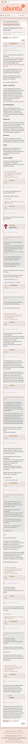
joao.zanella (13, 436)
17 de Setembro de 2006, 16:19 (12, 681)
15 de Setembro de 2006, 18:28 (9, 48)
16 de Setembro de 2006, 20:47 (12, 442)
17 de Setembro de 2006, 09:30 (12, 602)
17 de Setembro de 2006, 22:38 (12, 702)
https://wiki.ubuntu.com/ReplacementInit (13, 101)
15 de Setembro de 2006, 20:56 (12, 232)
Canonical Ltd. (16, 739)
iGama (12, 180)
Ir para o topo (20, 733)
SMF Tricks (20, 735)
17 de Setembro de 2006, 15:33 (12, 628)
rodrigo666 (13, 43)
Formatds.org (10, 203)
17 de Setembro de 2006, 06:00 (12, 583)
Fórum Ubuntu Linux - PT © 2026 (14, 731)
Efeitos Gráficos (13, 201)
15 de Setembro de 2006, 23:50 (12, 292)
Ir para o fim (5, 37)
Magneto (13, 674)
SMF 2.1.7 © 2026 (9, 741)
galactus (12, 225)
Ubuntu (10, 739)
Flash (8, 201)
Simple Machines (19, 741)
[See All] (4, 21)
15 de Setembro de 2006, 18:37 (12, 187)
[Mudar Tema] (9, 1)
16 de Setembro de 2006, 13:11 (12, 392)
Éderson (12, 350)
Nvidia (21, 201)
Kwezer (12, 206)
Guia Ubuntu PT (7, 198)
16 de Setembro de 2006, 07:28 (12, 329)
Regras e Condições (12, 733)
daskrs (12, 576)
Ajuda (5, 733)
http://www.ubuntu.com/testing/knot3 (13, 58)
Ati (19, 201)
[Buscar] (18, 15)
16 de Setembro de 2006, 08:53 (12, 356)
